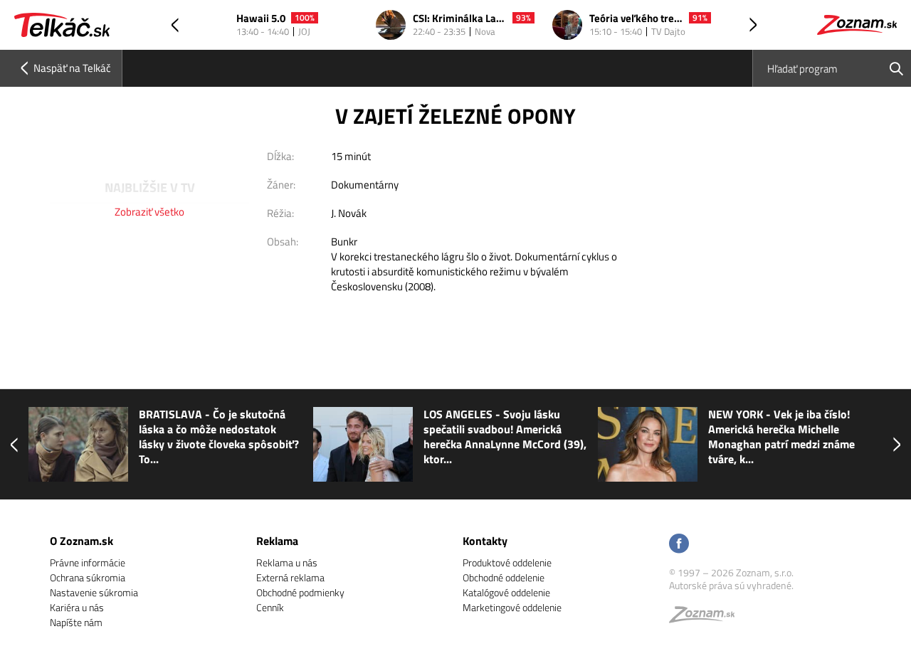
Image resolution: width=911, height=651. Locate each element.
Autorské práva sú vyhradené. (731, 585)
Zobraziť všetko (149, 211)
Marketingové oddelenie (512, 607)
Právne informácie (87, 562)
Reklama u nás (286, 562)
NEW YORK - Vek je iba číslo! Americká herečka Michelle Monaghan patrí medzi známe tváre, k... (781, 437)
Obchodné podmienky (300, 592)
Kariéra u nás (77, 607)
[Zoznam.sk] (706, 617)
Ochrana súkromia (87, 577)
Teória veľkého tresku (636, 19)
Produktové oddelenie (507, 562)
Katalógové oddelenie (506, 592)
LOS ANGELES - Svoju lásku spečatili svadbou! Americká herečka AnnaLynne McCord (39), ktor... (504, 437)
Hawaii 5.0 (260, 19)
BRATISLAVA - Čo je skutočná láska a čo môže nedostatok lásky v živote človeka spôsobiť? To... (219, 437)
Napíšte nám (76, 622)
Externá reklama (290, 577)
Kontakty (485, 540)
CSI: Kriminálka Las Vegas (460, 19)
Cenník (270, 607)
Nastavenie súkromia (94, 592)
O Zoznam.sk (81, 540)
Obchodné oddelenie (503, 577)
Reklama (277, 540)
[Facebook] (679, 544)
